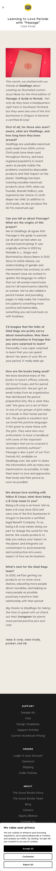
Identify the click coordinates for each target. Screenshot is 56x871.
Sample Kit (28, 712)
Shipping (28, 767)
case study (32, 639)
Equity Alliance (28, 815)
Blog (28, 804)
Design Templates (28, 724)
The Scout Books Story (28, 792)
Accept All (28, 848)
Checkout (28, 761)
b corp (18, 639)
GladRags (25, 85)
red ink (22, 643)
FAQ (28, 718)
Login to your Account (28, 755)
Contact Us (28, 821)
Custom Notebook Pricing (28, 735)
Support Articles (28, 730)
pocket (11, 643)
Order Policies (28, 773)
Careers (28, 810)
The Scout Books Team (28, 798)
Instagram (25, 616)
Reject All (28, 864)
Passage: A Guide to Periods (24, 98)
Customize (28, 856)
